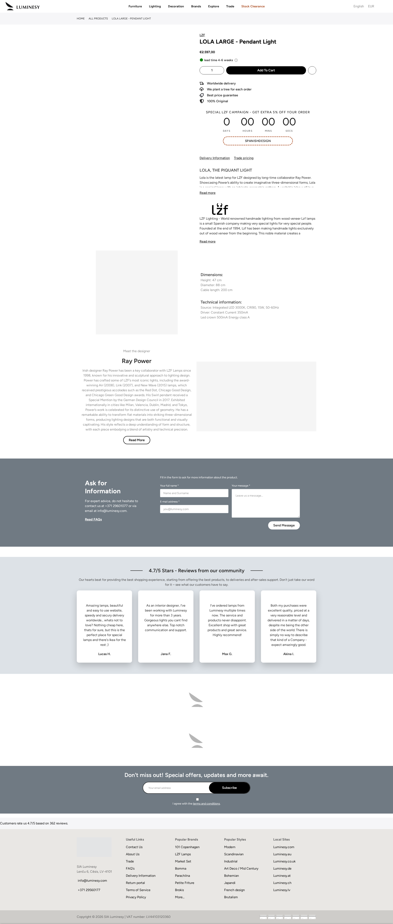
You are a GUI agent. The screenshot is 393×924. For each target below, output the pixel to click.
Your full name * (169, 485)
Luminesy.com (283, 847)
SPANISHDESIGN (258, 141)
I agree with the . (197, 803)
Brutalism (231, 897)
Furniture (135, 6)
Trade (230, 6)
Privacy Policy (136, 897)
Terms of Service (138, 890)
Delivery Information (215, 158)
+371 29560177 (89, 890)
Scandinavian (234, 854)
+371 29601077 (116, 506)
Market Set (183, 861)
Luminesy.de (282, 868)
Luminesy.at (282, 876)
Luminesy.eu (282, 854)
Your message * (241, 485)
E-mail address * (170, 501)
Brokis (179, 890)
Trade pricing (243, 158)
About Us (132, 854)
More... (179, 897)
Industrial (230, 861)
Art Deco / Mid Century (241, 868)
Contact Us (134, 847)
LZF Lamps (183, 854)
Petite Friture (184, 883)
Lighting (155, 6)
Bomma (180, 868)
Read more (208, 193)
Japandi (229, 883)
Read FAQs (93, 519)
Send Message (284, 525)
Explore (213, 6)
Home (81, 18)
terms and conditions (206, 803)
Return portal (135, 883)
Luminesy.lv (281, 890)
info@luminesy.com (112, 511)
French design (234, 890)
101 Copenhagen (187, 847)
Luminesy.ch (282, 883)
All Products (98, 18)
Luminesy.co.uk (284, 861)
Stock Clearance (253, 6)
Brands (196, 6)
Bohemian (231, 876)
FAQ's (130, 868)
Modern (229, 847)
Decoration (176, 6)
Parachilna (182, 876)
